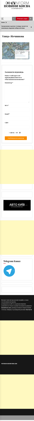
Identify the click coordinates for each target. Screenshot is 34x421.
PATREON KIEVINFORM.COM (9, 363)
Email (7, 114)
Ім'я (7, 105)
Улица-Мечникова (13, 36)
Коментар (9, 83)
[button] (14, 19)
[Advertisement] (17, 167)
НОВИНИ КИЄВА (17, 6)
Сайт (6, 122)
